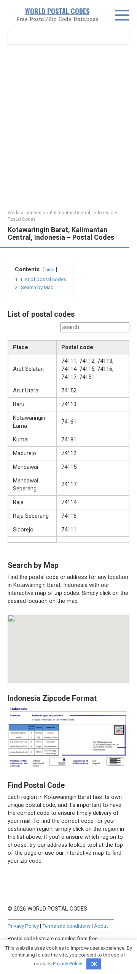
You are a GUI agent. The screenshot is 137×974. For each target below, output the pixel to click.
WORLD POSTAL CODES (57, 11)
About (101, 926)
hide (49, 269)
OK (94, 964)
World (14, 212)
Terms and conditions (66, 926)
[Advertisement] (68, 126)
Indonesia (34, 212)
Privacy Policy (23, 926)
